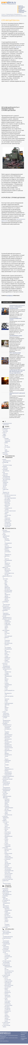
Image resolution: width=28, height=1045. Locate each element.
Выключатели (8, 849)
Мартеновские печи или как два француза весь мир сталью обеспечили (17, 371)
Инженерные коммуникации (6, 943)
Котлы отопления (7, 954)
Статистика (21, 12)
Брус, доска (6, 581)
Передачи (7, 620)
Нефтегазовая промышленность (7, 668)
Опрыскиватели (8, 917)
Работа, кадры (5, 433)
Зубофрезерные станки (15, 335)
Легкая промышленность (7, 616)
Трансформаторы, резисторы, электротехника (9, 872)
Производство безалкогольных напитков (9, 747)
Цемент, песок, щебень (7, 1014)
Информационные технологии (7, 424)
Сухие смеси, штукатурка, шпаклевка (8, 1000)
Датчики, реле (7, 851)
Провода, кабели (7, 865)
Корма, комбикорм (7, 912)
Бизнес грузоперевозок (7, 460)
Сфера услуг (4, 436)
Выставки (20, 8)
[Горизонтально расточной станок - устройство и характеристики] (5, 311)
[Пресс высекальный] (5, 360)
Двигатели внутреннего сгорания (8, 570)
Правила (23, 1034)
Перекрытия (8, 992)
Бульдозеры (8, 501)
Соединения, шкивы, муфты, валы (8, 627)
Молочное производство (8, 738)
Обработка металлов (7, 658)
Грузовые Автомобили (6, 470)
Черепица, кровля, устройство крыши (7, 1019)
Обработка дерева (7, 598)
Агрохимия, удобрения (5, 889)
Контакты (23, 1036)
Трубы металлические (8, 814)
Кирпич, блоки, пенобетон (7, 989)
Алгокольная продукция (8, 726)
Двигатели (5, 567)
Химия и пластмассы (6, 821)
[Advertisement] (13, 93)
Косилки (7, 914)
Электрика (5, 847)
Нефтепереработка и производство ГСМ (9, 692)
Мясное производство (8, 741)
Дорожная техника (7, 505)
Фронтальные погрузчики (8, 521)
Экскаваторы (8, 523)
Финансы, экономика (5, 453)
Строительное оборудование (6, 964)
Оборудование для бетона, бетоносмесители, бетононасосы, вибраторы (9, 970)
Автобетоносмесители (10, 495)
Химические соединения (7, 845)
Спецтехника (6, 493)
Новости (20, 6)
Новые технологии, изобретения (6, 713)
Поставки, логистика (5, 430)
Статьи (20, 9)
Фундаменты (8, 1011)
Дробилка (18, 47)
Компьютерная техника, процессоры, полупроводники (9, 855)
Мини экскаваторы (8, 514)
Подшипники (8, 621)
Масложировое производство (8, 735)
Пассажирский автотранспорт (6, 478)
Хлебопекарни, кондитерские (8, 774)
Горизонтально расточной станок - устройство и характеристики (17, 307)
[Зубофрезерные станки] (5, 343)
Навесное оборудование (6, 475)
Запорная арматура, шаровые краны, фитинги (7, 801)
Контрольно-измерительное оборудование (6, 607)
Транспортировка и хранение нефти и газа (9, 699)
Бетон (6, 978)
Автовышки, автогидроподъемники (10, 497)
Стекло (6, 843)
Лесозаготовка (8, 590)
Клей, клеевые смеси (7, 825)
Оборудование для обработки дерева (8, 594)
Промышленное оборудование (13, 14)
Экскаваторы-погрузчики (8, 525)
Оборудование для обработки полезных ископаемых (8, 563)
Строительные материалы (6, 976)
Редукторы (7, 623)
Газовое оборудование (8, 684)
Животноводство (7, 891)
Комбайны (5, 895)
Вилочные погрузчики (7, 503)
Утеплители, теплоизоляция (8, 1004)
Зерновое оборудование (8, 909)
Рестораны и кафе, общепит (7, 449)
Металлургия (6, 630)
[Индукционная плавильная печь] (5, 405)
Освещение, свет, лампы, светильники (8, 861)
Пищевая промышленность (7, 724)
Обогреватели (8, 956)
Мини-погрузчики (7, 517)
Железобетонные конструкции (9, 986)
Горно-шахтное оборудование (8, 546)
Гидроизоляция (8, 981)
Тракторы (5, 927)
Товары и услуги (22, 11)
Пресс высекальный (15, 353)
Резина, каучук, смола (6, 840)
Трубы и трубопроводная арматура (7, 796)
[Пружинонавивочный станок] (5, 326)
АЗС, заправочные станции (8, 672)
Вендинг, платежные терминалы (7, 440)
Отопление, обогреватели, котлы (6, 951)
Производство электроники (8, 868)
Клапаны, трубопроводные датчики (9, 808)
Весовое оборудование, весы (6, 532)
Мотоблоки (7, 916)
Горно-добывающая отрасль (6, 536)
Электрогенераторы (8, 879)
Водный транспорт (5, 467)
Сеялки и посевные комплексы (7, 924)
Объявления (21, 10)
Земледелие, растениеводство (7, 893)
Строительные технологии (6, 1023)
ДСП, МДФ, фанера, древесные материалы (7, 586)
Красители (7, 827)
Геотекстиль (8, 979)
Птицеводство (6, 900)
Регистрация (24, 1032)
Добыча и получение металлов (7, 639)
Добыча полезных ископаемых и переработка (8, 551)
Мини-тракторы (5, 898)
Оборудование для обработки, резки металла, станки (13, 15)
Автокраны (7, 499)
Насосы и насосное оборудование (6, 665)
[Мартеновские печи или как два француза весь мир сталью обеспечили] (5, 380)
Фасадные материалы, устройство (7, 1008)
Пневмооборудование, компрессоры (8, 777)
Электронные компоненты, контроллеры (8, 876)
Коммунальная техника (8, 508)
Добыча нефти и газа (7, 687)
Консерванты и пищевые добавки (8, 731)
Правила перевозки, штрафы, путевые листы (5, 483)
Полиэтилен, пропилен (8, 834)
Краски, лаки (6, 829)
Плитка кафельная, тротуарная (7, 995)
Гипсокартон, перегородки (8, 983)
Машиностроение (7, 619)
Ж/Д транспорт (5, 473)
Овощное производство (8, 744)
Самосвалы (7, 519)
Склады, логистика (5, 792)
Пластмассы (8, 832)
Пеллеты (7, 600)
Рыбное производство (8, 771)
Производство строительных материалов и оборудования (6, 784)
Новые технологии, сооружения (6, 947)
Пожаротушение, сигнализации (7, 961)
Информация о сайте (24, 1038)
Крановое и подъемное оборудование (6, 612)
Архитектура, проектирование (7, 931)
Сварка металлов (7, 661)
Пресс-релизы (21, 7)
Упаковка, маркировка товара (6, 818)
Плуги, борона (6, 919)
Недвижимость (6, 428)
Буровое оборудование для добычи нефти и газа (8, 678)
